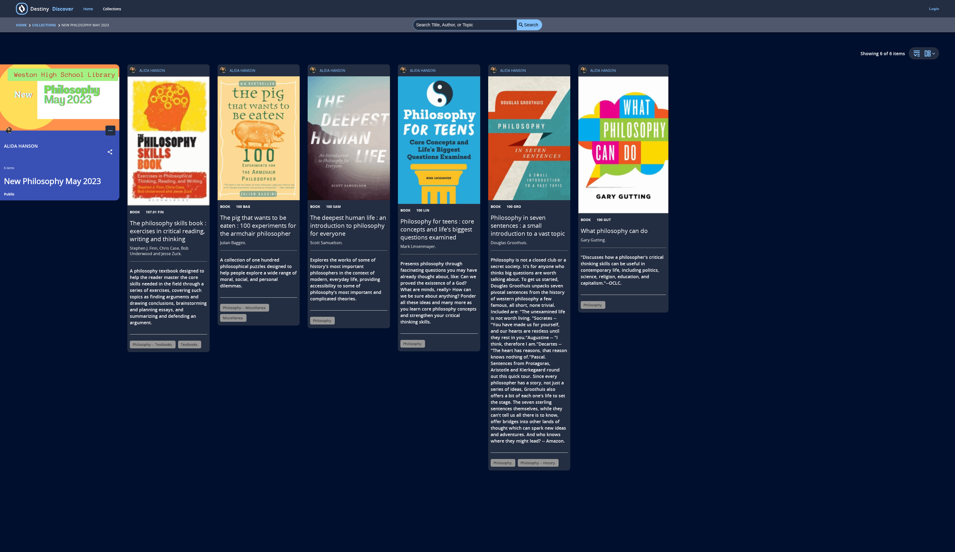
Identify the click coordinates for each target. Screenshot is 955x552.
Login (934, 9)
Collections (112, 8)
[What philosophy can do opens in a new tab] (623, 144)
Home (88, 8)
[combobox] (465, 25)
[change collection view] (931, 53)
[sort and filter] (915, 53)
